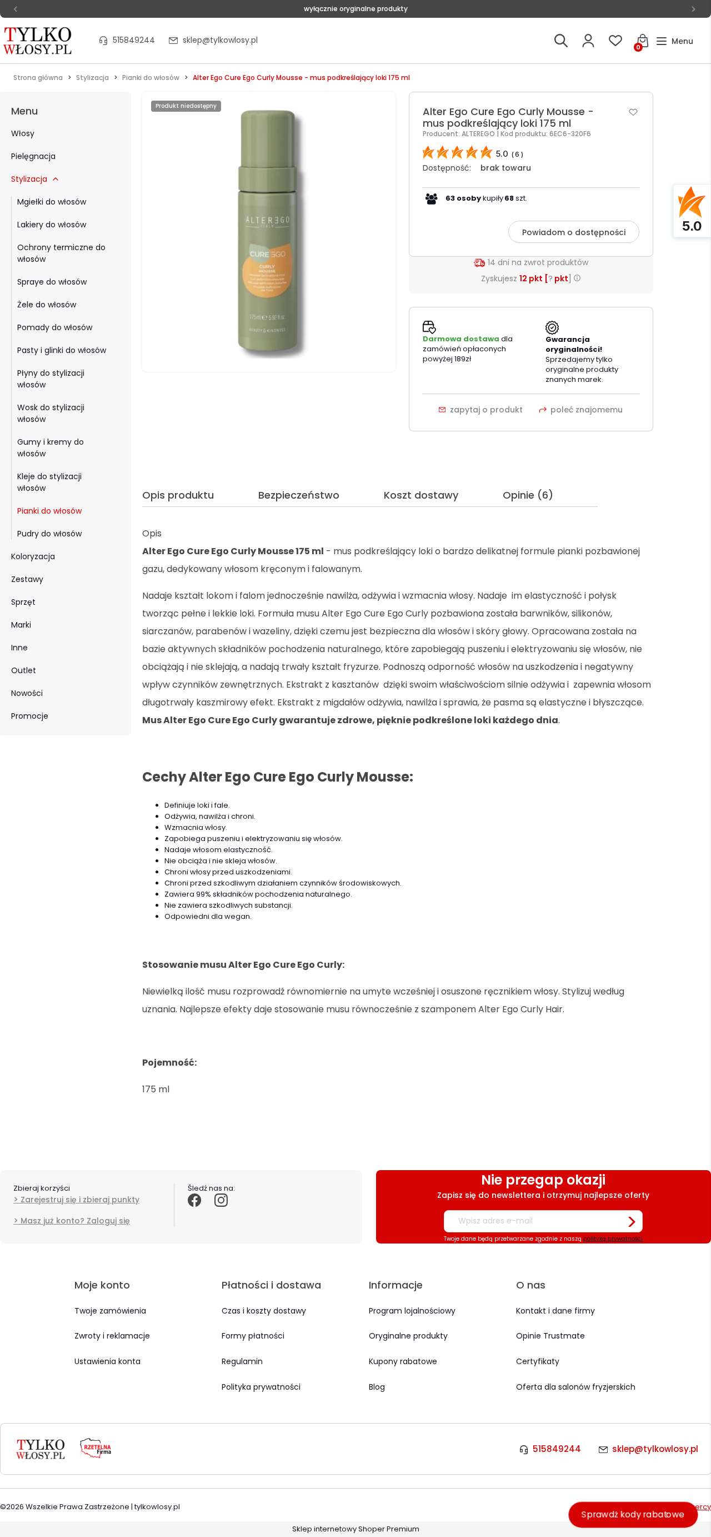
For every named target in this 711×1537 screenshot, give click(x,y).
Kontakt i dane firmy (555, 1310)
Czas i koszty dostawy (264, 1310)
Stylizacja (29, 179)
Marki (21, 624)
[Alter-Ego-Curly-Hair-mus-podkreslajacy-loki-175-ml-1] (268, 231)
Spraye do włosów (52, 281)
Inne (19, 647)
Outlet (23, 670)
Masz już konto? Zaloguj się (75, 1220)
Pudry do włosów (49, 533)
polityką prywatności (613, 1239)
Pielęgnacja (33, 156)
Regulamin (242, 1361)
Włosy (22, 133)
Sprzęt (23, 602)
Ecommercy (689, 1506)
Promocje (29, 716)
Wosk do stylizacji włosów (50, 413)
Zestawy (27, 579)
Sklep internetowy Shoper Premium (355, 1529)
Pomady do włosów (54, 327)
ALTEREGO (479, 133)
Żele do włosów (46, 304)
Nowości (27, 693)
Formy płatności (253, 1335)
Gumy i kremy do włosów (50, 447)
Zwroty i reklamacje (112, 1335)
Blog (377, 1386)
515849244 (134, 40)
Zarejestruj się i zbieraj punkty (80, 1199)
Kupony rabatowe (403, 1361)
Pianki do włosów (49, 510)
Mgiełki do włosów (51, 201)
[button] (674, 41)
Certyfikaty (537, 1361)
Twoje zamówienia (110, 1310)
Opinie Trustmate (550, 1335)
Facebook (194, 1212)
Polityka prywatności (261, 1386)
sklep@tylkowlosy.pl (220, 40)
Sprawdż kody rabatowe (633, 1514)
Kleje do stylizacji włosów (49, 482)
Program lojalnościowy (412, 1310)
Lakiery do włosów (51, 224)
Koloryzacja (33, 556)
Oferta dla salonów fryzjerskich (575, 1386)
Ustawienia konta (107, 1361)
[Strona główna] (38, 40)
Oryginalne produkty (408, 1335)
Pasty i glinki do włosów (61, 350)
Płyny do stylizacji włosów (50, 378)
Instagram (221, 1212)
